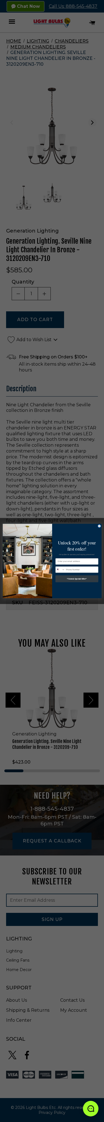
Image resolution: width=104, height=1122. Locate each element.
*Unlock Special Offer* (77, 578)
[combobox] (60, 569)
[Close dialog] (99, 526)
